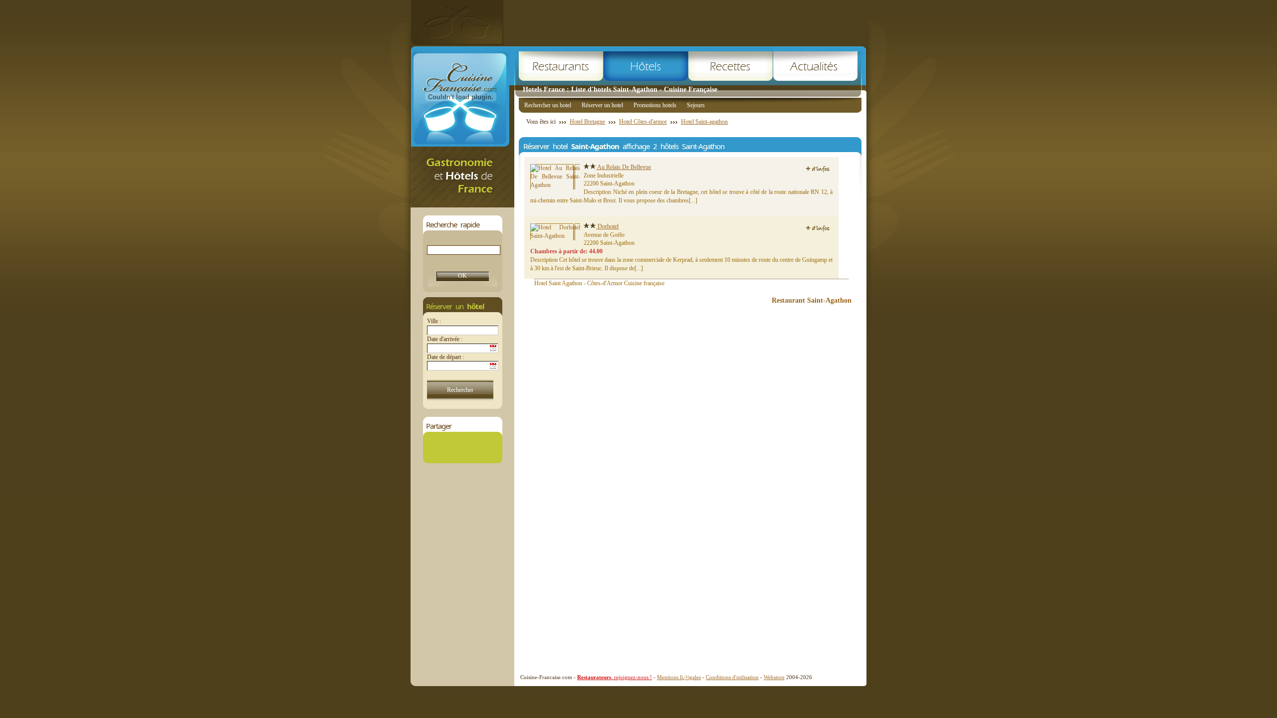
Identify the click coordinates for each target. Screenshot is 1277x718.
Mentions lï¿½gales (679, 677)
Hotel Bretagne (587, 121)
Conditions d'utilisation (732, 677)
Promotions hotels (655, 105)
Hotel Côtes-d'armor (643, 121)
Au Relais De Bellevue (623, 167)
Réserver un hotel (602, 105)
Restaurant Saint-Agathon (811, 300)
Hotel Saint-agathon (704, 121)
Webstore (774, 677)
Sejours (696, 105)
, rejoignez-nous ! (614, 677)
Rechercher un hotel (547, 105)
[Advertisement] (684, 22)
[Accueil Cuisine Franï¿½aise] (462, 204)
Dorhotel (607, 226)
